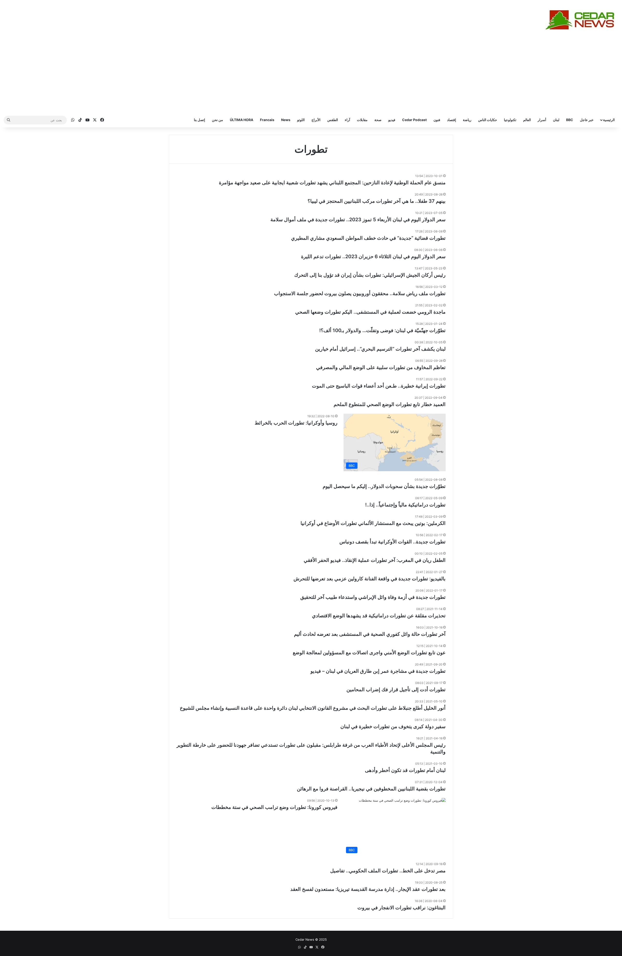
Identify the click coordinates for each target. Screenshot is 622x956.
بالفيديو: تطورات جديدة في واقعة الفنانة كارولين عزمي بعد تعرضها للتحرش (370, 579)
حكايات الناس (487, 120)
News (285, 120)
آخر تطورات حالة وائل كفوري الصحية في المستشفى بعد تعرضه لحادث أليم (370, 634)
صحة (377, 120)
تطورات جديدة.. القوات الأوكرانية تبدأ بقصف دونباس (392, 542)
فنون (436, 120)
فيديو (391, 120)
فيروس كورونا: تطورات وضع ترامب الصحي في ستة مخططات (274, 807)
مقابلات (362, 120)
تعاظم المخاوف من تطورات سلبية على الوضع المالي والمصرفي (381, 367)
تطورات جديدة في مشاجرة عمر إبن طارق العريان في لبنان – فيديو (378, 671)
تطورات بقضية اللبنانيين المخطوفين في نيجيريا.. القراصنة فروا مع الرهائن (371, 789)
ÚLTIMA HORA (241, 120)
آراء (347, 120)
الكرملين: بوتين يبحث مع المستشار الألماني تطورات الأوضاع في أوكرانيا (373, 523)
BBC (569, 120)
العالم (527, 120)
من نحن (217, 120)
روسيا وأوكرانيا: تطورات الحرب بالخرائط (296, 423)
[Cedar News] (581, 20)
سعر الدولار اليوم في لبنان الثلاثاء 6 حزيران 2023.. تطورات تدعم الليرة (373, 256)
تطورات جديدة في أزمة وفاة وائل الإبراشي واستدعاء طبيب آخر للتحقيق (373, 597)
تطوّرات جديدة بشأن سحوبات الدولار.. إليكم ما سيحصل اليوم (384, 486)
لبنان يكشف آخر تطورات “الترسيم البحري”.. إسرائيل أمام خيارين (380, 349)
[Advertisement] (311, 76)
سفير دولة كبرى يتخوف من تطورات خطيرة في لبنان (393, 726)
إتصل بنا (199, 120)
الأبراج (315, 120)
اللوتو (301, 120)
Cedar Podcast (414, 120)
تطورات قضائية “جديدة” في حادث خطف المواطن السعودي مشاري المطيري (368, 238)
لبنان (556, 120)
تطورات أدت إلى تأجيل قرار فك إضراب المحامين (396, 689)
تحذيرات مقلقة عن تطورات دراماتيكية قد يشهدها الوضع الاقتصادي (379, 616)
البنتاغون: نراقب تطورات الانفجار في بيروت (401, 908)
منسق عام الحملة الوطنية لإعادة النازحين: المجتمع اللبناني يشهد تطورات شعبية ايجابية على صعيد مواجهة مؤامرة (332, 183)
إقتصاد (451, 120)
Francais (267, 120)
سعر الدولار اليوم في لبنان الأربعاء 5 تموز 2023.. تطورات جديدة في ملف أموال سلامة (358, 219)
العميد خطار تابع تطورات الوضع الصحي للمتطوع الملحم (390, 404)
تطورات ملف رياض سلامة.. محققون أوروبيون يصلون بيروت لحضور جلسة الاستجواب (360, 293)
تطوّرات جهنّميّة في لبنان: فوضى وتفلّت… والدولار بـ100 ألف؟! (382, 330)
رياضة (467, 120)
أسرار (542, 120)
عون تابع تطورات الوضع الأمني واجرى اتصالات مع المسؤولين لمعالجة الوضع (369, 652)
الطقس (332, 120)
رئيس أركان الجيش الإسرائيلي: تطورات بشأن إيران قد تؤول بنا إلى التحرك (370, 275)
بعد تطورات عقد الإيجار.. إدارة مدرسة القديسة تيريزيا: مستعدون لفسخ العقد (368, 889)
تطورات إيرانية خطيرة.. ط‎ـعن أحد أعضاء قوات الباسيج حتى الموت (379, 386)
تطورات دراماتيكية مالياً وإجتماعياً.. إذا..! (405, 505)
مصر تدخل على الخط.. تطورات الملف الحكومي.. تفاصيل (388, 871)
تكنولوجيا (510, 120)
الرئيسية (609, 120)
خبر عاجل (587, 120)
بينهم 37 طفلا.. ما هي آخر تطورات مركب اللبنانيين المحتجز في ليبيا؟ (377, 201)
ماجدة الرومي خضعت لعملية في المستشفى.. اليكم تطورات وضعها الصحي (370, 312)
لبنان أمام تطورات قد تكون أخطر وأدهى (405, 770)
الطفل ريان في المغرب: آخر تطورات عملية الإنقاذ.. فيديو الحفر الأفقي (375, 560)
